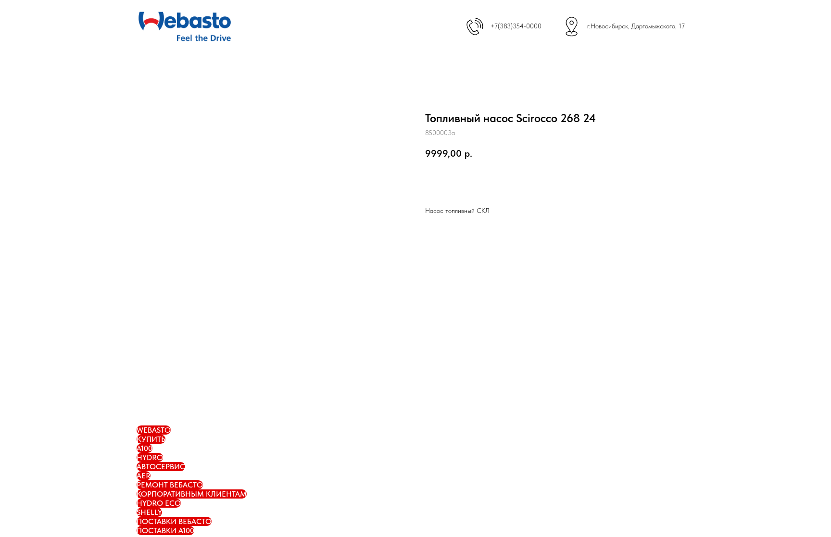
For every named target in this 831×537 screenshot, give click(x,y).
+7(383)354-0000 (516, 26)
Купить (151, 439)
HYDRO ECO (159, 503)
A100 (144, 448)
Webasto (154, 430)
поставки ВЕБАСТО (174, 521)
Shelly (149, 512)
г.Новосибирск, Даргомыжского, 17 (636, 26)
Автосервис (161, 466)
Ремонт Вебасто (170, 484)
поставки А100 (165, 530)
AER (144, 475)
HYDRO (150, 457)
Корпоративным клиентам (192, 494)
